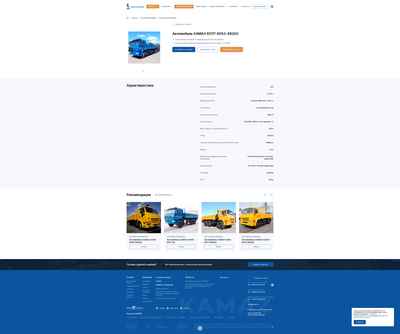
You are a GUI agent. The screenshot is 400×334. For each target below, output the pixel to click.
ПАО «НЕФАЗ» (218, 317)
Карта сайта (147, 326)
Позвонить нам (259, 6)
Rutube (186, 308)
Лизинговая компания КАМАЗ (150, 317)
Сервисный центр (162, 289)
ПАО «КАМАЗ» (131, 317)
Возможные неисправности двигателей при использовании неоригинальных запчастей (199, 286)
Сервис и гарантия (217, 6)
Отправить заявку (184, 49)
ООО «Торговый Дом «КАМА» (199, 317)
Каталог (152, 6)
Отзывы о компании (145, 291)
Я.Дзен (162, 308)
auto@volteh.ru (253, 304)
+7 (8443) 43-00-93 (257, 285)
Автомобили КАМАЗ (131, 282)
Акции (144, 295)
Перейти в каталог (183, 24)
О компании (146, 281)
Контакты (245, 6)
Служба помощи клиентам (165, 298)
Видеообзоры (147, 301)
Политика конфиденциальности (163, 326)
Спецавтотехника (133, 286)
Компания (165, 6)
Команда (145, 284)
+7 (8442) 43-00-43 (257, 299)
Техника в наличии (184, 6)
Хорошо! (359, 322)
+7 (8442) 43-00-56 (257, 292)
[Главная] (128, 18)
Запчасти (233, 6)
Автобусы (130, 292)
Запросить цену (208, 49)
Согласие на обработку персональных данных (182, 326)
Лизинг (144, 287)
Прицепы (130, 289)
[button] (131, 50)
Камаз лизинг (201, 6)
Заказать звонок (260, 264)
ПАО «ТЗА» (231, 317)
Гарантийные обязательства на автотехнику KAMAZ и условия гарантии (167, 293)
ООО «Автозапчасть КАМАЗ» (175, 317)
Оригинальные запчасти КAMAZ (196, 281)
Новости (145, 298)
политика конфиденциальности (365, 315)
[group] (144, 227)
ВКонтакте (174, 308)
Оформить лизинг (231, 49)
